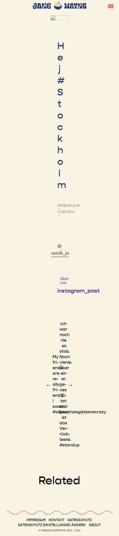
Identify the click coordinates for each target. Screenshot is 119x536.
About (95, 525)
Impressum (36, 520)
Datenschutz (80, 520)
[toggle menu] (110, 6)
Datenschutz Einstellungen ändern (52, 525)
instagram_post (68, 205)
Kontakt (56, 520)
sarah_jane (62, 253)
